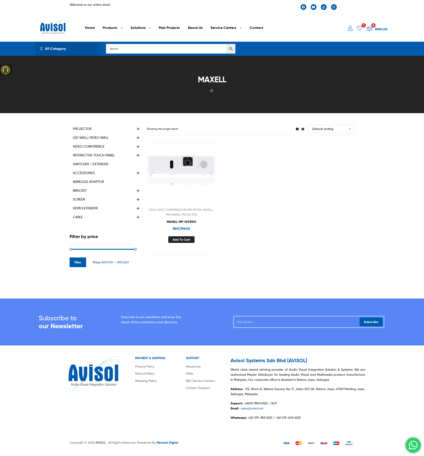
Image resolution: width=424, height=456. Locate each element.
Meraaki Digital (167, 443)
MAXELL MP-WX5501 (181, 222)
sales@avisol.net (252, 408)
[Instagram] (334, 7)
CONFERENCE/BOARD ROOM (183, 209)
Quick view (192, 176)
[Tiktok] (324, 7)
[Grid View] (297, 128)
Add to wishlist (170, 176)
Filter (77, 262)
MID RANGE (173, 214)
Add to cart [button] (181, 240)
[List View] (302, 128)
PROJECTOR (189, 214)
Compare (181, 176)
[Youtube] (313, 7)
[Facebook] (303, 7)
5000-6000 (156, 209)
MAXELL (208, 209)
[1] (359, 28)
